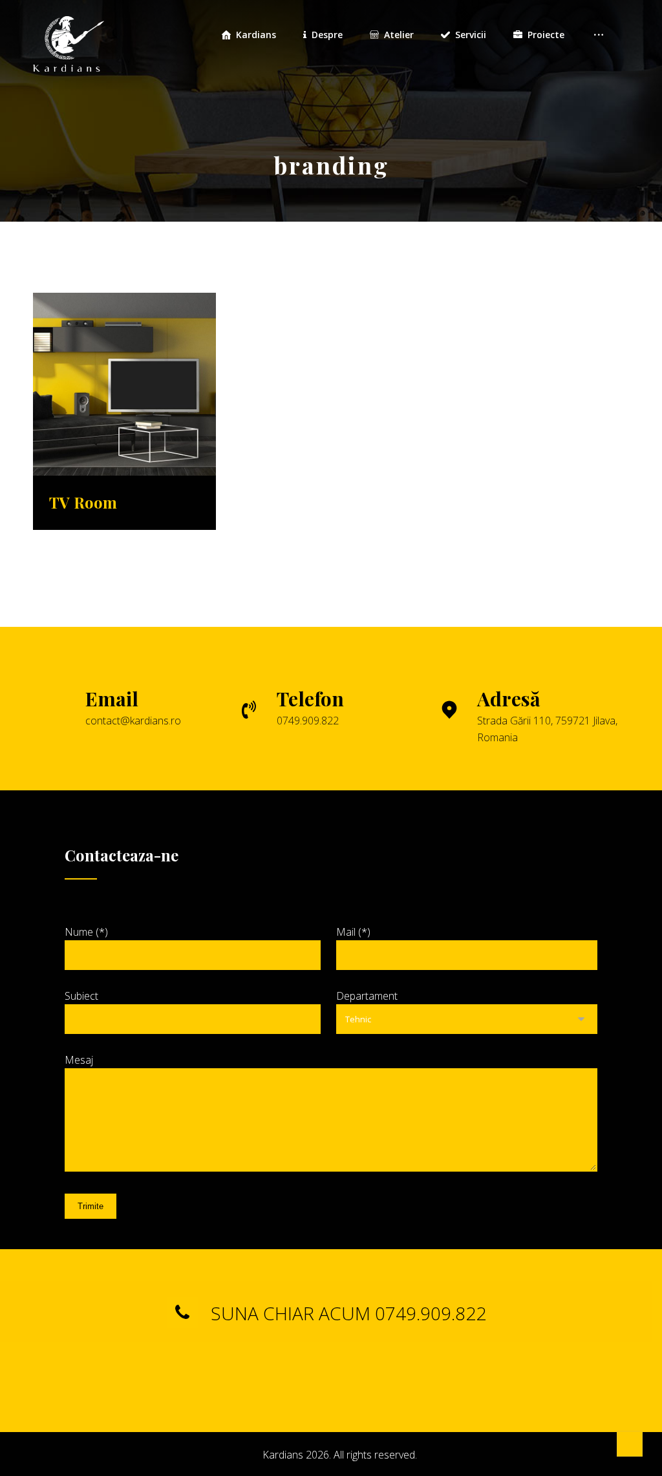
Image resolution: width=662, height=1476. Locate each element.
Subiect (81, 996)
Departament (367, 996)
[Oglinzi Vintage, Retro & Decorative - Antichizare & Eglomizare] (68, 39)
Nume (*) (86, 932)
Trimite (90, 1206)
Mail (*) (353, 932)
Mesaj (79, 1060)
